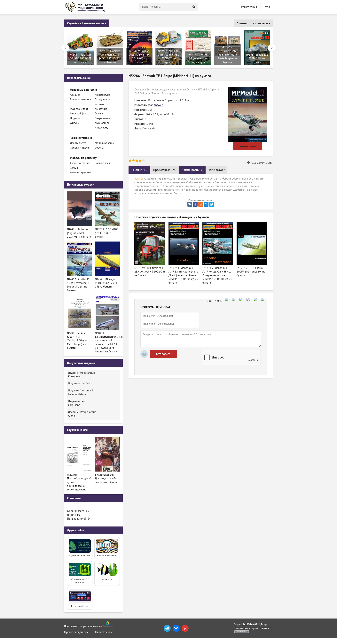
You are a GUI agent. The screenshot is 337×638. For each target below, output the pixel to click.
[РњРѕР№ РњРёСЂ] (206, 204)
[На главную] (85, 7)
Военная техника (80, 99)
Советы (99, 147)
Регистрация (249, 7)
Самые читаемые (80, 163)
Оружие (99, 113)
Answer (158, 105)
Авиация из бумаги (183, 89)
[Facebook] (195, 204)
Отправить (163, 354)
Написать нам (103, 632)
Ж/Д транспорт (79, 109)
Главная (242, 23)
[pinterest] (185, 628)
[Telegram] (167, 628)
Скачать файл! (247, 146)
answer (220, 170)
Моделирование (105, 143)
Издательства (261, 23)
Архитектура (102, 94)
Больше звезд (103, 163)
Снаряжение (102, 118)
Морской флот (79, 113)
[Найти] (194, 7)
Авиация (75, 94)
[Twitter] (211, 204)
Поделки (75, 118)
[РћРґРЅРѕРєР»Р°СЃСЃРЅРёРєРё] (200, 204)
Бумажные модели (158, 89)
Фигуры (74, 123)
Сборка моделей (80, 147)
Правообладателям (76, 632)
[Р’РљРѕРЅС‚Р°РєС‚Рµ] (189, 204)
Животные (101, 109)
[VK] (176, 628)
